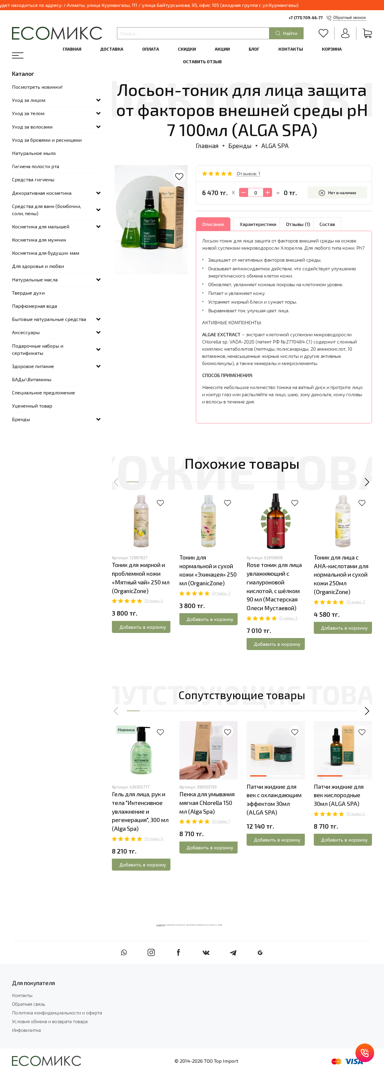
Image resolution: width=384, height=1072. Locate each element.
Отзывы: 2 (355, 601)
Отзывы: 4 (154, 600)
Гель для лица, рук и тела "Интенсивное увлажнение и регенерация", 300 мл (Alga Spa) (140, 811)
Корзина (332, 49)
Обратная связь (28, 1004)
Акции (222, 49)
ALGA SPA (275, 145)
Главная (72, 49)
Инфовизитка (26, 1030)
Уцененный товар (32, 405)
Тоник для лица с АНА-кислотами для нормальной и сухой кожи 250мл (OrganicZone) (341, 574)
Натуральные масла (35, 279)
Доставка (111, 49)
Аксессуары (26, 332)
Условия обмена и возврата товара (50, 1021)
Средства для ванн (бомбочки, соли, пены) (46, 209)
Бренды (240, 145)
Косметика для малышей (40, 226)
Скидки (187, 49)
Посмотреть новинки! (37, 87)
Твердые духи (28, 292)
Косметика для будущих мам (45, 253)
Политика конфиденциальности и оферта (57, 1012)
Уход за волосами (32, 126)
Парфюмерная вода (34, 306)
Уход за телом (28, 113)
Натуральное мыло (34, 153)
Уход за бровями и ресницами (47, 140)
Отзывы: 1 (221, 821)
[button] (116, 482)
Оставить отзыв (202, 61)
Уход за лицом (28, 100)
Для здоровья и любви (38, 266)
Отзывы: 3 (221, 593)
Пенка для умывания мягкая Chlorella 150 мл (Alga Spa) (207, 803)
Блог (254, 49)
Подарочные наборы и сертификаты (37, 349)
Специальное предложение (43, 392)
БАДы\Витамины (31, 379)
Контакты (290, 49)
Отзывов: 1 (248, 173)
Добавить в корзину (142, 627)
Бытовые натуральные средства (49, 319)
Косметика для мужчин (39, 239)
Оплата (150, 49)
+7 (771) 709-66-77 (306, 17)
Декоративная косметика (41, 193)
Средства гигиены (33, 179)
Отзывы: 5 (288, 618)
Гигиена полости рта (35, 166)
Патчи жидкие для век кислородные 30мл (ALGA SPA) (339, 795)
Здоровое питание (33, 366)
